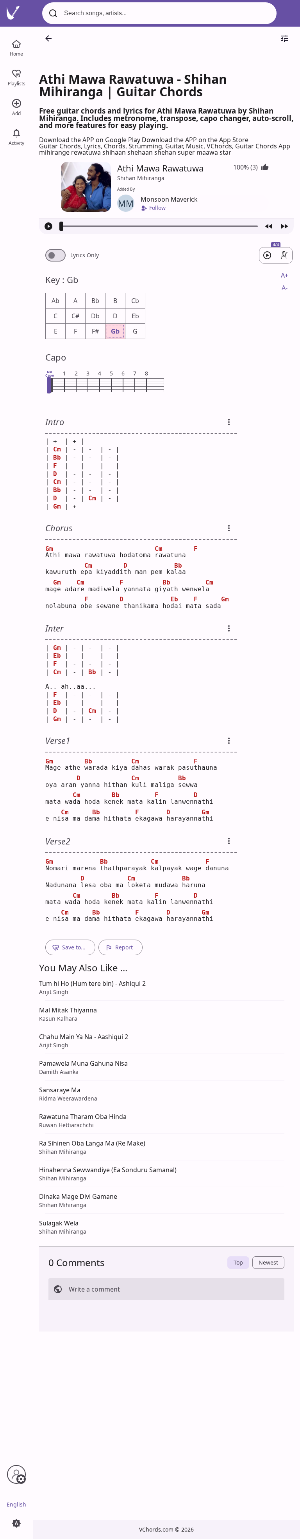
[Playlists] (16, 73)
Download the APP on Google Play (90, 139)
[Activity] (16, 132)
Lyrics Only (84, 255)
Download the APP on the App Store (195, 139)
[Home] (16, 43)
